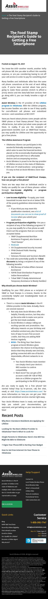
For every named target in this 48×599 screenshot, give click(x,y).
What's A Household (32, 488)
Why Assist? (6, 542)
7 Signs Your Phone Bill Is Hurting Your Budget (22, 445)
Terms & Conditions (32, 494)
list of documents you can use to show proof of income (28, 214)
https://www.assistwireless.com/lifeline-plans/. (13, 591)
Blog (3, 521)
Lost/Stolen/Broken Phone (35, 482)
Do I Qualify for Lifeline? (10, 536)
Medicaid (15, 245)
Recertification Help (32, 485)
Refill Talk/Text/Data (8, 524)
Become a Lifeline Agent (10, 539)
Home (4, 15)
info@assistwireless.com (36, 527)
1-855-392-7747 (38, 522)
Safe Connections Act (33, 500)
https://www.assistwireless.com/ (29, 391)
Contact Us (29, 479)
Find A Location (7, 504)
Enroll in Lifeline (7, 533)
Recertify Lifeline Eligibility (10, 527)
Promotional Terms (32, 497)
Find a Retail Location (9, 530)
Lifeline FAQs (30, 491)
